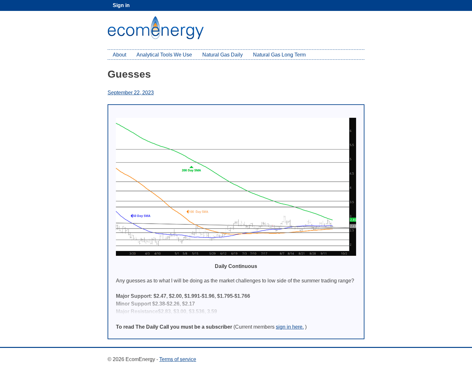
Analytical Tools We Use (164, 54)
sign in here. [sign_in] (290, 327)
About (119, 54)
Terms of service (177, 359)
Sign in (121, 5)
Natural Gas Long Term (279, 54)
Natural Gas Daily (222, 54)
